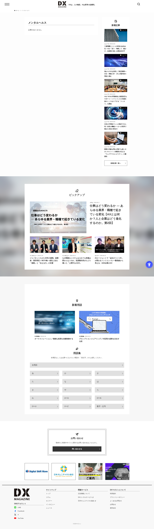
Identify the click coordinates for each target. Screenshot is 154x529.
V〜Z (66, 406)
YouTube (21, 518)
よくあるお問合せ (116, 501)
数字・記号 (101, 406)
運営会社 (113, 508)
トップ (48, 493)
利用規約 (113, 493)
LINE (19, 507)
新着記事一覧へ (116, 163)
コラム (48, 497)
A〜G (66, 398)
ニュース (49, 508)
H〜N (99, 398)
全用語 (34, 365)
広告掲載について (84, 493)
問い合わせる (77, 449)
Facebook (21, 511)
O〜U (34, 406)
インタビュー (50, 504)
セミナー (49, 501)
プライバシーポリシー (117, 497)
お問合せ (113, 504)
